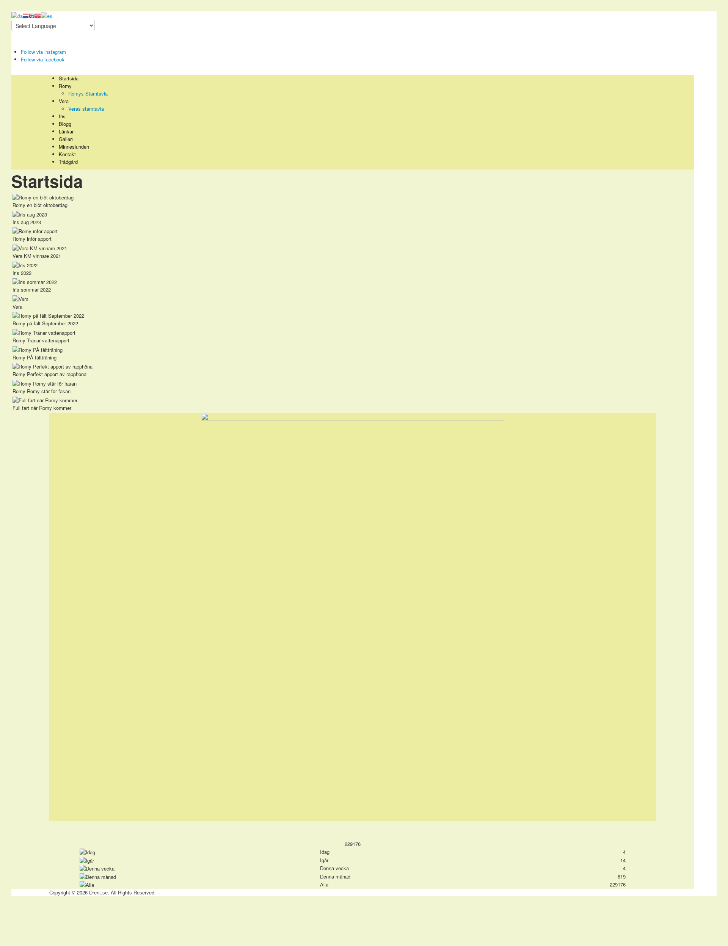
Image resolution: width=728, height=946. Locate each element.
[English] (32, 15)
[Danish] (17, 15)
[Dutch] (26, 15)
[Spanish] (46, 15)
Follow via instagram (43, 51)
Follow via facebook (42, 59)
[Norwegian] (38, 15)
